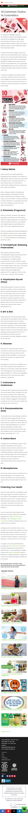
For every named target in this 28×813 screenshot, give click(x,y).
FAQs (3, 754)
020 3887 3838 (10, 741)
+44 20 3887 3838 (11, 743)
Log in (3, 756)
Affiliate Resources (6, 759)
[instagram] (12, 776)
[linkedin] (7, 776)
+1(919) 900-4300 (14, 739)
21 (1, 482)
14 (16, 403)
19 (23, 456)
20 (25, 480)
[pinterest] (10, 776)
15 (25, 422)
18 (17, 433)
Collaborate (4, 758)
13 (11, 373)
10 (13, 325)
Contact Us (4, 752)
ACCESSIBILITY (14, 807)
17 (15, 433)
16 (14, 433)
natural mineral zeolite (15, 546)
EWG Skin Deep (17, 517)
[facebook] (3, 776)
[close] (26, 1)
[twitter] (5, 776)
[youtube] (15, 776)
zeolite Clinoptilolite (14, 552)
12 (23, 332)
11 (21, 332)
